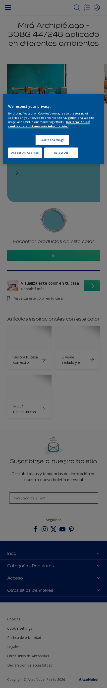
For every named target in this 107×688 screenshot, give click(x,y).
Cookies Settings (52, 140)
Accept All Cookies (25, 153)
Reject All (61, 153)
